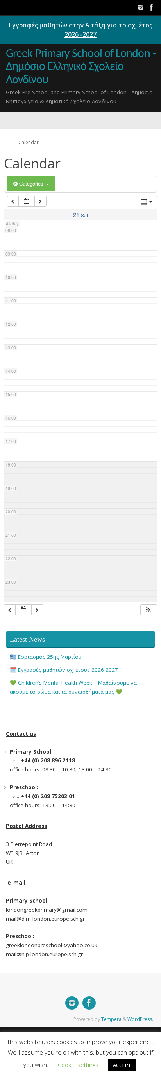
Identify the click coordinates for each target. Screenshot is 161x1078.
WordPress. (140, 1019)
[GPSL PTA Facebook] (151, 7)
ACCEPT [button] (122, 1065)
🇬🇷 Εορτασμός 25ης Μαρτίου (46, 656)
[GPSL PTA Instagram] (140, 7)
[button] (148, 610)
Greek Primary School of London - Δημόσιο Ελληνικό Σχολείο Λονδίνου (81, 67)
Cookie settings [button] (78, 1065)
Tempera (111, 1019)
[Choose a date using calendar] (26, 201)
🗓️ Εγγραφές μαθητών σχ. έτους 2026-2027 (64, 669)
